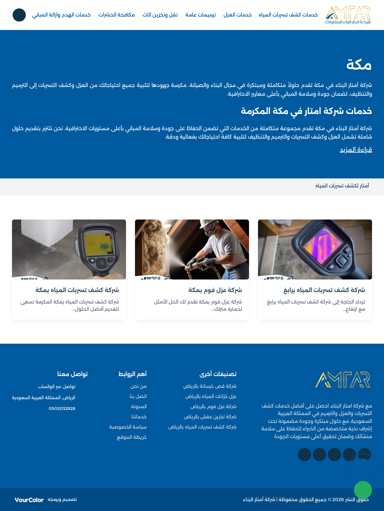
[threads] (304, 454)
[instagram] (319, 454)
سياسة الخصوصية (128, 427)
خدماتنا (139, 417)
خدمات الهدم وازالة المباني (61, 15)
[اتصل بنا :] (363, 468)
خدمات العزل (238, 15)
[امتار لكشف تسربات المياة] (343, 383)
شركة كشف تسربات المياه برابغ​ (324, 290)
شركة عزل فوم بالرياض (213, 406)
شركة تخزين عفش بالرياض (210, 417)
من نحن (138, 386)
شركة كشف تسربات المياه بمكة (77, 290)
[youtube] (334, 454)
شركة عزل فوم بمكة (215, 290)
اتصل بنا (138, 396)
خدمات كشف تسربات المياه (288, 15)
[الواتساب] (363, 490)
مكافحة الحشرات (116, 15)
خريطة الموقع (132, 437)
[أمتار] (348, 15)
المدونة (139, 406)
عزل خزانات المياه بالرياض (210, 396)
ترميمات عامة (200, 15)
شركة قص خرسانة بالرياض (209, 386)
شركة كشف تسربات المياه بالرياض (202, 427)
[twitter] (349, 454)
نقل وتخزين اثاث (160, 15)
